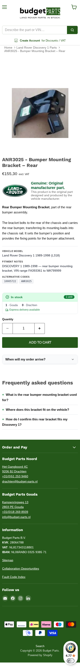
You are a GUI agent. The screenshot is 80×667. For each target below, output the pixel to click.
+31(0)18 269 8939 (15, 512)
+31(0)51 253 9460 (15, 476)
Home (8, 47)
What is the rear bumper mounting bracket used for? (39, 397)
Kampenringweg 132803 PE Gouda (15, 504)
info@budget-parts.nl (16, 517)
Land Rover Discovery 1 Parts (36, 47)
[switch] (70, 660)
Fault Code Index (13, 577)
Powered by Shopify (40, 655)
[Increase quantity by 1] (40, 328)
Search (40, 646)
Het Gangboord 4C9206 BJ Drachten (15, 469)
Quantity (7, 319)
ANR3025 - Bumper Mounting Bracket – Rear (34, 51)
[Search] (72, 30)
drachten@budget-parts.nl (20, 481)
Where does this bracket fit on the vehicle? (37, 409)
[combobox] (34, 30)
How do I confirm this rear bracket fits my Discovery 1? (34, 421)
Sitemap (7, 560)
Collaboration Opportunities (20, 568)
